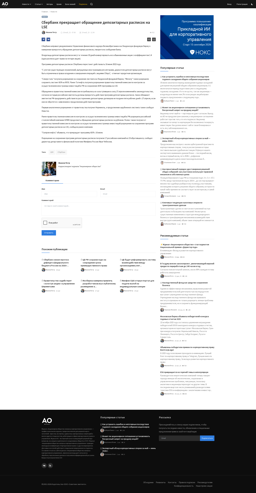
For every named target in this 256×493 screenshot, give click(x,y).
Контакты (172, 482)
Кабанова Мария (170, 224)
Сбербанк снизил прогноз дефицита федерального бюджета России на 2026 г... (55, 262)
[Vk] (44, 465)
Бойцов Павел (169, 101)
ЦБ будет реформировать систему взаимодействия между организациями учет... (138, 262)
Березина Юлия (170, 131)
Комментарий (47, 200)
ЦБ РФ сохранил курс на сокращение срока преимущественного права (94, 262)
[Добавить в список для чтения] (154, 39)
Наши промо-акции (204, 486)
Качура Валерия (170, 196)
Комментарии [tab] (52, 180)
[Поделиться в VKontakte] (48, 39)
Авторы (50, 4)
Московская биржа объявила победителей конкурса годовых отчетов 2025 (184, 317)
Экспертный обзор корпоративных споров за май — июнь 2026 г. (186, 139)
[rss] (50, 465)
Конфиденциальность (183, 486)
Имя (43, 189)
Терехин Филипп (170, 310)
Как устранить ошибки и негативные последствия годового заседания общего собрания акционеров (185, 78)
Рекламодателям (204, 482)
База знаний (70, 4)
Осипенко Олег (170, 162)
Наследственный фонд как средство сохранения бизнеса (185, 284)
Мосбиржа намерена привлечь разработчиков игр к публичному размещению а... (98, 283)
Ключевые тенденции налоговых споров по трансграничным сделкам (182, 204)
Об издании (148, 482)
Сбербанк (61, 152)
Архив (59, 4)
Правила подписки (187, 482)
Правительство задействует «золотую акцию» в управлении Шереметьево (58, 283)
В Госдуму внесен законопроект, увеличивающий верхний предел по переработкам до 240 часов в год (187, 265)
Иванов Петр (64, 163)
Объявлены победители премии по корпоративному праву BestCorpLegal (187, 348)
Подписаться (207, 438)
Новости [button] (25, 4)
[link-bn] (187, 37)
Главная (45, 12)
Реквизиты (160, 482)
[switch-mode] (252, 4)
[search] (91, 4)
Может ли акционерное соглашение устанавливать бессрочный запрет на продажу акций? (186, 108)
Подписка (83, 4)
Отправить (48, 232)
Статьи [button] (38, 4)
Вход (229, 4)
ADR (51, 152)
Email (102, 189)
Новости (54, 12)
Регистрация (242, 4)
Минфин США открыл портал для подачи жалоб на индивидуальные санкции (137, 283)
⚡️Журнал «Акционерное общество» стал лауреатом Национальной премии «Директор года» (184, 245)
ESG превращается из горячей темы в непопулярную (184, 372)
